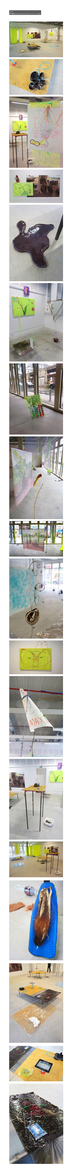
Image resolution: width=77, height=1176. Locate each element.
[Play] (10, 13)
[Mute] (38, 13)
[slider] (39, 13)
